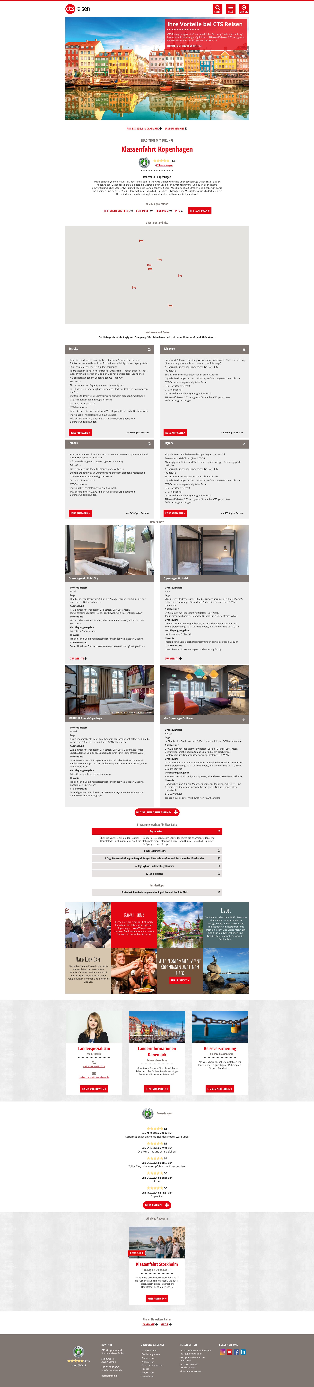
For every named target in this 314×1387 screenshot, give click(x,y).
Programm (162, 211)
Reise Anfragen (199, 211)
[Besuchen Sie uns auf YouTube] (229, 1352)
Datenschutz (149, 1358)
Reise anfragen (79, 432)
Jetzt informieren (156, 1089)
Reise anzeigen (156, 1298)
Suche (217, 12)
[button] (180, 275)
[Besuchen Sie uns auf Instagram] (222, 1352)
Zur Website (77, 658)
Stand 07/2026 (78, 1365)
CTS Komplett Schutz (219, 1089)
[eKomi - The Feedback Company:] (144, 167)
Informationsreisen (191, 1371)
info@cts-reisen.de (111, 1370)
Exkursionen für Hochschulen (190, 1366)
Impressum (148, 1372)
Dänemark (149, 1324)
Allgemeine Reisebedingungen (152, 1363)
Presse (145, 1368)
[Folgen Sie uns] (236, 1352)
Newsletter (148, 1376)
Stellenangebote (151, 1354)
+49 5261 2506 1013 (94, 1066)
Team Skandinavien (93, 1089)
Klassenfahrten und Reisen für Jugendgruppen (196, 1352)
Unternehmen (149, 1350)
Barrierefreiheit (109, 1375)
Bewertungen (164, 165)
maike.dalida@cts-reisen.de (94, 1077)
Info (177, 211)
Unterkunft (142, 211)
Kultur (164, 1324)
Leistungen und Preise (117, 211)
